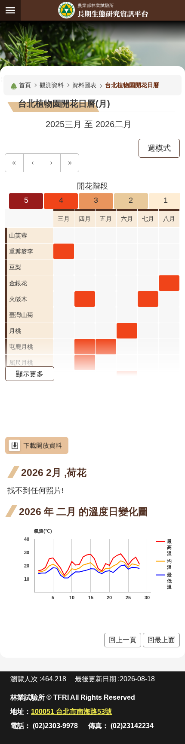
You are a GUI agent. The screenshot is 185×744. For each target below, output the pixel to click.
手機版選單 (10, 10)
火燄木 (18, 299)
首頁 (25, 85)
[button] (14, 162)
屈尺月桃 (21, 362)
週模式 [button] (159, 148)
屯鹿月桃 (21, 346)
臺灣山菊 (21, 314)
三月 (64, 218)
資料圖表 (84, 85)
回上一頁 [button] (122, 639)
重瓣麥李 (21, 251)
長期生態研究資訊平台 (102, 10)
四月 (85, 218)
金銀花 (18, 283)
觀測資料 (52, 85)
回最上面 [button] (161, 639)
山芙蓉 (18, 235)
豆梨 (15, 267)
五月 (106, 218)
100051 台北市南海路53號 (71, 711)
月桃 (15, 330)
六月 (127, 218)
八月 (169, 218)
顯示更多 (29, 374)
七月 (148, 218)
